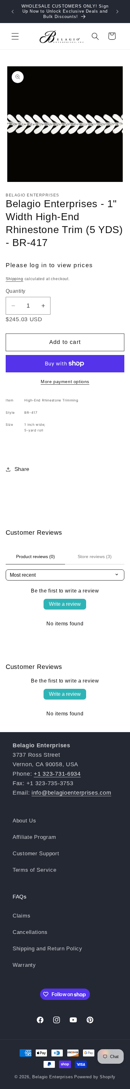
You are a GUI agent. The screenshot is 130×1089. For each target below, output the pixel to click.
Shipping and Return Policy (47, 949)
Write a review (65, 604)
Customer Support (36, 854)
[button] (15, 36)
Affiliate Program (34, 837)
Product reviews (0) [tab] (35, 556)
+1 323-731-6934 (57, 774)
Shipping (14, 279)
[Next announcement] (117, 12)
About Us (24, 821)
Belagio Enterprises (52, 1076)
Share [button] (22, 469)
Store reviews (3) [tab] (95, 556)
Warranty (24, 965)
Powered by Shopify (94, 1076)
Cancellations (30, 932)
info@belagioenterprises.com (71, 793)
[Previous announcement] (13, 12)
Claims (21, 916)
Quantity (16, 291)
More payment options (65, 381)
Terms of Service (34, 870)
